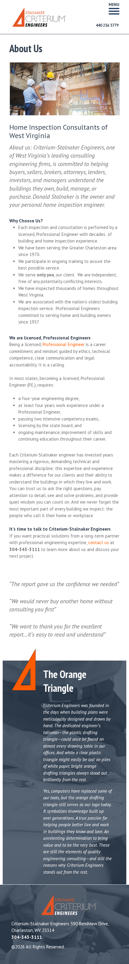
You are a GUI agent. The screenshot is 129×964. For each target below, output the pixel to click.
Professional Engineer (64, 344)
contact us (98, 542)
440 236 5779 (107, 25)
